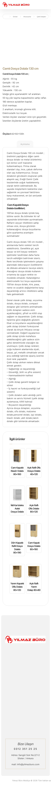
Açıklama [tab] (25, 144)
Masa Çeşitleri (25, 684)
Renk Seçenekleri (25, 697)
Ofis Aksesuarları (25, 694)
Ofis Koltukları (25, 690)
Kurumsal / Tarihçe (25, 724)
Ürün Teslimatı (25, 727)
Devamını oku (23, 483)
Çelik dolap (37, 316)
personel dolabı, (22, 414)
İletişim (25, 714)
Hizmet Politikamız (25, 721)
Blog (25, 717)
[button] (23, 664)
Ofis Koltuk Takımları (25, 687)
